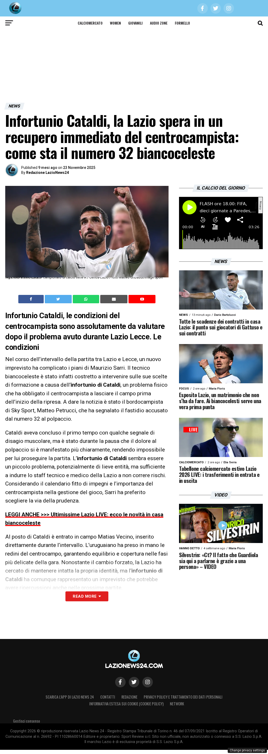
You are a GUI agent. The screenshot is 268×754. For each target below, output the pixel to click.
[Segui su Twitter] (134, 682)
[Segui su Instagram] (147, 682)
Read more (85, 596)
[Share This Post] (86, 299)
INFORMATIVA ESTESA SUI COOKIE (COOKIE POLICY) (126, 703)
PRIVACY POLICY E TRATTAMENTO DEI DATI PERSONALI (183, 697)
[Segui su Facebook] (120, 682)
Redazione (129, 697)
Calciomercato (90, 23)
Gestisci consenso (26, 721)
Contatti (107, 697)
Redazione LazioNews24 (47, 172)
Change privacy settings (247, 750)
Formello (182, 23)
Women (115, 23)
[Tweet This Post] (59, 299)
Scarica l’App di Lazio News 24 (70, 697)
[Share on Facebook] (31, 299)
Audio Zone (159, 23)
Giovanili (135, 23)
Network (177, 703)
